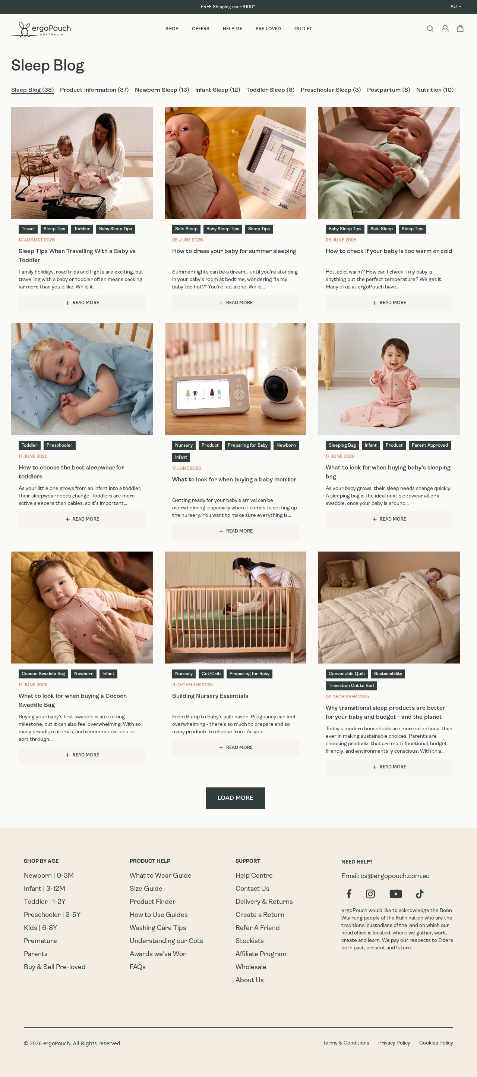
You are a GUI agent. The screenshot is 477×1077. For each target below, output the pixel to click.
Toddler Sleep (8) (270, 90)
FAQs (138, 967)
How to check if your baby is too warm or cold (389, 252)
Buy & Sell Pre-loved (55, 967)
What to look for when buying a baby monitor (234, 480)
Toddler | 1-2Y (45, 902)
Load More (235, 798)
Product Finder (153, 902)
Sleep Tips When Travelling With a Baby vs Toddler (77, 256)
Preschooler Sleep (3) (331, 90)
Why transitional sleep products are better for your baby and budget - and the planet (385, 712)
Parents (36, 954)
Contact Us (252, 889)
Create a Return (260, 915)
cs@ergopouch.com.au (395, 876)
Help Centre (254, 876)
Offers (200, 29)
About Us (250, 980)
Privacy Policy (394, 1043)
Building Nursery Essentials (210, 696)
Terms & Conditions (346, 1043)
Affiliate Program (261, 954)
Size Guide (146, 889)
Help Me (232, 29)
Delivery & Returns (264, 902)
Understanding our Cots (166, 941)
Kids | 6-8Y (40, 928)
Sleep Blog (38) (32, 90)
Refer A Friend (258, 928)
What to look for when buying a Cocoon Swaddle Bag (73, 700)
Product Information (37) (94, 90)
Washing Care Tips (158, 928)
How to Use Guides (159, 915)
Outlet (303, 29)
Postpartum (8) (388, 90)
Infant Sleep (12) (217, 90)
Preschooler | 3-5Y (52, 915)
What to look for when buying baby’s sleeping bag (388, 472)
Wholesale (251, 967)
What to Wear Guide (161, 876)
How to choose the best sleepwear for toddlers (71, 472)
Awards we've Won (158, 954)
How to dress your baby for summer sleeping (234, 252)
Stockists (250, 941)
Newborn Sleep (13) (162, 90)
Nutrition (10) (435, 90)
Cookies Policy (436, 1043)
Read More (86, 303)
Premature (40, 941)
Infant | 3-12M (44, 889)
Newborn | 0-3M (49, 876)
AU (454, 7)
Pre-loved (268, 29)
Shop (172, 29)
